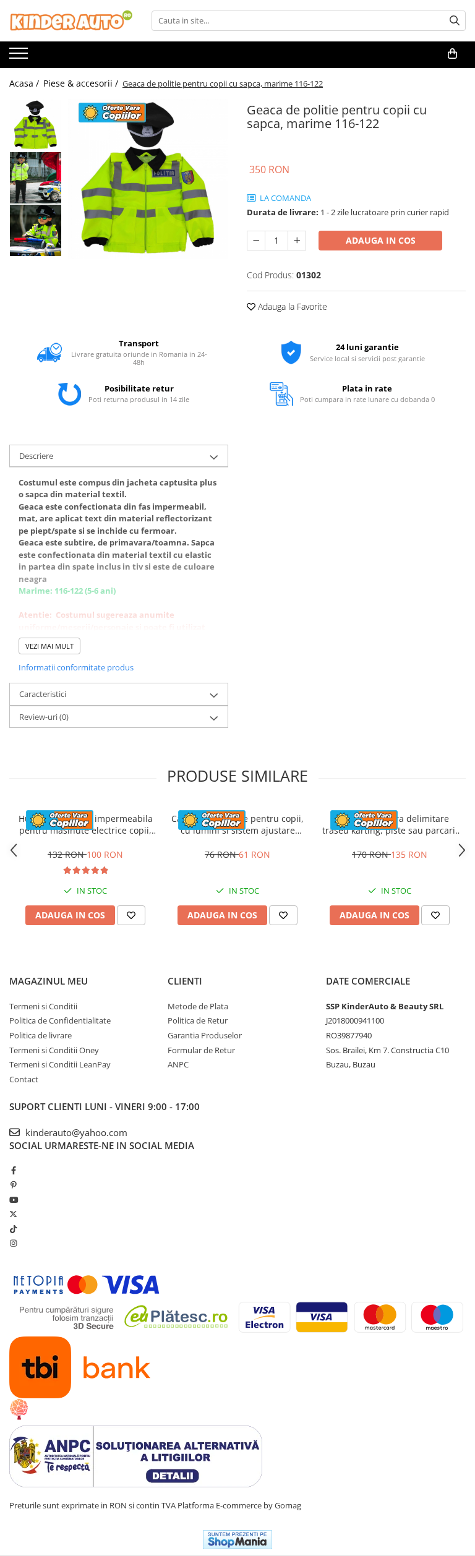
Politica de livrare (40, 1035)
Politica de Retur (198, 1020)
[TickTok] (13, 1228)
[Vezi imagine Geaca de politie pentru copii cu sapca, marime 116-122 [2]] (35, 230)
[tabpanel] (148, 179)
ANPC (178, 1064)
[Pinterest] (13, 1185)
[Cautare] (454, 21)
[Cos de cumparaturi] (452, 53)
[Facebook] (13, 1170)
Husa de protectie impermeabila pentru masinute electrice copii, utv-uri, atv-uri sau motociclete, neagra (86, 824)
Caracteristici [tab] (42, 693)
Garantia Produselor (205, 1035)
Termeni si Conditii (43, 1006)
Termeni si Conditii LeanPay (60, 1064)
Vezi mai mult (49, 646)
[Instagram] (13, 1243)
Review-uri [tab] (44, 716)
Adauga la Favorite (291, 306)
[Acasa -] (71, 20)
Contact (23, 1079)
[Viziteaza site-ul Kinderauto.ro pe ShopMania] (237, 1539)
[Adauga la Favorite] (131, 915)
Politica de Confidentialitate (60, 1020)
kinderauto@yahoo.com (75, 1132)
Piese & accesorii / (82, 83)
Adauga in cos (381, 240)
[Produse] (20, 57)
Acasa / (25, 83)
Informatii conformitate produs (76, 667)
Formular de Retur (201, 1050)
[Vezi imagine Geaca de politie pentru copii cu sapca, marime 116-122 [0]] (35, 125)
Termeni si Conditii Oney (54, 1050)
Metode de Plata (198, 1006)
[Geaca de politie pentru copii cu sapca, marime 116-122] (148, 179)
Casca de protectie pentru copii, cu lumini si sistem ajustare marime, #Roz (237, 824)
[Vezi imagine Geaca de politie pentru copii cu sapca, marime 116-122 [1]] (35, 177)
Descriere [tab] (36, 455)
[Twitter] (13, 1214)
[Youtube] (13, 1199)
